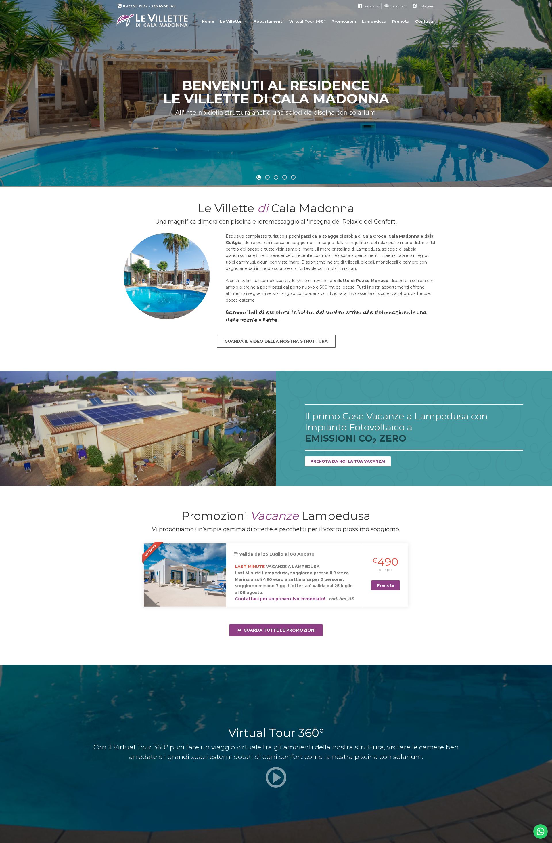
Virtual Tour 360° (307, 21)
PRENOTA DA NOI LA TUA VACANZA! (347, 461)
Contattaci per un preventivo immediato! (280, 598)
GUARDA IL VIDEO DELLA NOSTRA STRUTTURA (276, 341)
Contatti (424, 21)
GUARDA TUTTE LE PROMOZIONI (278, 630)
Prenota (400, 21)
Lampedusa (374, 21)
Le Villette (231, 21)
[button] (258, 177)
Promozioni (343, 21)
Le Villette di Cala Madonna (152, 20)
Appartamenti (268, 21)
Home (208, 21)
